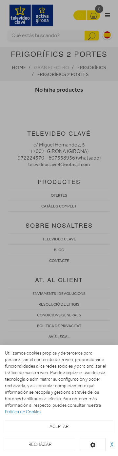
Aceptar (59, 426)
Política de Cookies (23, 412)
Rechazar (40, 444)
